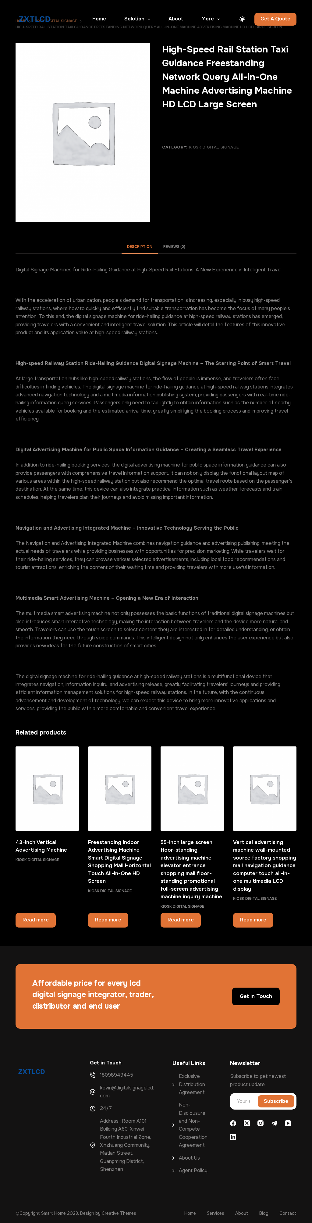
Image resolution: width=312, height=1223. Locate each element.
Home (99, 19)
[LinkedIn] (233, 1137)
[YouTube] (288, 1123)
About (175, 19)
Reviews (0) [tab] (174, 246)
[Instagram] (260, 1123)
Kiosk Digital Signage (214, 147)
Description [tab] (139, 246)
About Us (189, 1158)
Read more (36, 920)
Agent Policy (193, 1170)
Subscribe (276, 1101)
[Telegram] (274, 1123)
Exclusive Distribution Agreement (192, 1084)
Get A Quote (275, 19)
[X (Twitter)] (247, 1123)
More (207, 19)
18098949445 (116, 1075)
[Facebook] (233, 1123)
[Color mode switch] (242, 19)
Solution (134, 19)
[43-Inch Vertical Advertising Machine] (47, 788)
